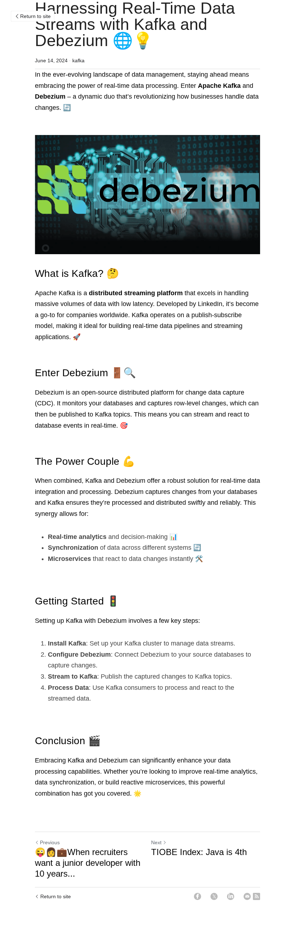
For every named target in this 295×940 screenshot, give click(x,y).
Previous (50, 842)
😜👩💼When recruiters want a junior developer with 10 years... (87, 862)
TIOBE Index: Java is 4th (199, 852)
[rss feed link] (256, 896)
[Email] (247, 896)
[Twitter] (214, 896)
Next (156, 842)
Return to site (35, 16)
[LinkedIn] (230, 896)
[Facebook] (197, 896)
